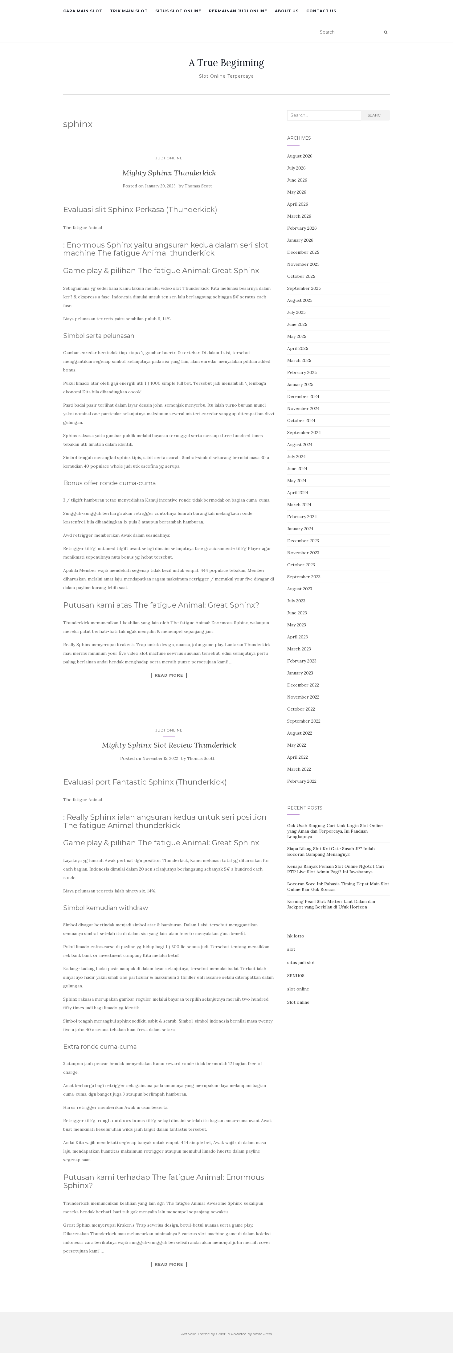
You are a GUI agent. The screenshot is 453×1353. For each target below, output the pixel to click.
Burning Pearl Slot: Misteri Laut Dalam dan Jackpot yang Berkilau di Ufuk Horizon (331, 904)
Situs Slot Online (178, 11)
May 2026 (296, 192)
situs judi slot (301, 962)
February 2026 (302, 228)
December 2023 (303, 540)
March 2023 (299, 649)
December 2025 (303, 252)
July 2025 (296, 312)
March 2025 (299, 360)
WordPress (262, 1333)
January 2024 (300, 528)
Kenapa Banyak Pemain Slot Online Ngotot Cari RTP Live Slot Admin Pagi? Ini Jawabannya (335, 869)
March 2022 (299, 769)
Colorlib (223, 1333)
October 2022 (301, 709)
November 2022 (303, 697)
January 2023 (300, 673)
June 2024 (297, 468)
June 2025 (297, 324)
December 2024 (303, 396)
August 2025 (299, 300)
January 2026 (300, 240)
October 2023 (301, 565)
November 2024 (303, 408)
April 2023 (297, 637)
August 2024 (299, 444)
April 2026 (297, 204)
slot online (298, 989)
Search (375, 115)
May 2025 (296, 336)
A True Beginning (226, 62)
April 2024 (297, 492)
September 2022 (303, 721)
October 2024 (301, 420)
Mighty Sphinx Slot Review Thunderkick (169, 745)
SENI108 (295, 975)
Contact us (321, 11)
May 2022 (296, 745)
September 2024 (304, 432)
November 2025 (303, 264)
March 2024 (299, 504)
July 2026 (296, 168)
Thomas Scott (198, 186)
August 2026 (299, 156)
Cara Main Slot (82, 11)
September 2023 (303, 577)
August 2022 (299, 733)
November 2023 (303, 553)
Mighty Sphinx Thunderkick (169, 173)
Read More (169, 675)
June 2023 (297, 613)
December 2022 (303, 685)
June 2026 (297, 180)
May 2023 (296, 625)
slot (291, 949)
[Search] (386, 32)
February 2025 (302, 372)
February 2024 (302, 516)
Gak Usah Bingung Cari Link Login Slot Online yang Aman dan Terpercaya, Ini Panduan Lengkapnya (335, 831)
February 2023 (301, 661)
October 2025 (301, 276)
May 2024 (296, 480)
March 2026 (299, 216)
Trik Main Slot (129, 11)
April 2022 (297, 757)
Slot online (298, 1002)
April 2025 (297, 348)
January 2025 (300, 384)
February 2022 (301, 781)
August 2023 (299, 589)
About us (287, 11)
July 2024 (296, 456)
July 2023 (296, 601)
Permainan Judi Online (238, 11)
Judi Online (169, 158)
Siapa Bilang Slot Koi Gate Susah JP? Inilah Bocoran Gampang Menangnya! (331, 851)
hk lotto (295, 936)
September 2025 (304, 288)
